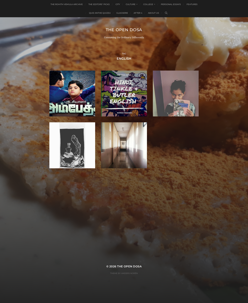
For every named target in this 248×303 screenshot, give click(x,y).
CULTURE (130, 4)
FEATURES (192, 4)
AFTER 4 (138, 13)
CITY (118, 4)
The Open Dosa (124, 29)
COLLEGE (148, 4)
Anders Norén (129, 273)
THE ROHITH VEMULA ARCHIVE (67, 4)
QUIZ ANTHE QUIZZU (100, 13)
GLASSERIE (122, 13)
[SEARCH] (166, 13)
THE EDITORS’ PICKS (99, 4)
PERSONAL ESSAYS (171, 4)
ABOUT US (153, 13)
